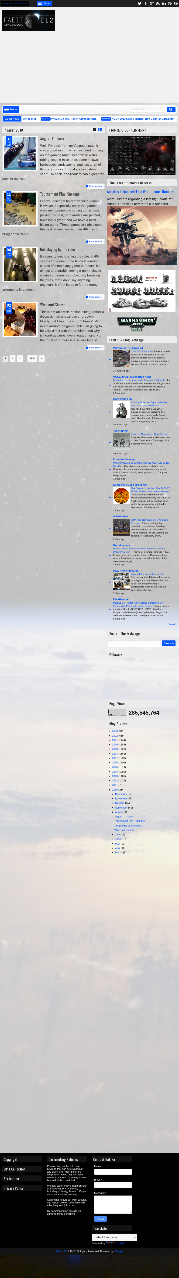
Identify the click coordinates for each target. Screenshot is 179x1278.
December (121, 794)
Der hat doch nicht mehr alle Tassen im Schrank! (139, 380)
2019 (115, 749)
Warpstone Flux (122, 398)
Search (171, 109)
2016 (115, 762)
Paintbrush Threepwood (128, 348)
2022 (115, 735)
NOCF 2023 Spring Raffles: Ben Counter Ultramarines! (132, 118)
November (121, 798)
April (118, 848)
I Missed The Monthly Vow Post (148, 574)
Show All (172, 624)
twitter (140, 3)
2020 (115, 744)
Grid (94, 129)
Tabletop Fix (120, 430)
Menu (47, 3)
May (118, 843)
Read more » (95, 186)
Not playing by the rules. (58, 249)
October (120, 803)
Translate (120, 1243)
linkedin (164, 3)
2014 (115, 771)
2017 (115, 758)
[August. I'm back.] (20, 153)
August (119, 812)
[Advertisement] (93, 64)
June (118, 839)
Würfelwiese (120, 516)
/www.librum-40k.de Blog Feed (132, 376)
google (152, 3)
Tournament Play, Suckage (59, 194)
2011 (115, 785)
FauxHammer (121, 599)
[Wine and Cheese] (20, 319)
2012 (115, 780)
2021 (115, 740)
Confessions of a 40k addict (130, 484)
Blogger (118, 1251)
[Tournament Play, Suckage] (20, 209)
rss (158, 3)
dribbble (170, 3)
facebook (146, 3)
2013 (115, 776)
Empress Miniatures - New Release (150, 434)
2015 (115, 767)
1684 (32, 358)
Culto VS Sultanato (141, 351)
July (117, 834)
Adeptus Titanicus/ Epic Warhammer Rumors (140, 191)
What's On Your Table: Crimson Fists (61, 118)
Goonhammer (121, 545)
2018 (115, 753)
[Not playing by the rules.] (20, 264)
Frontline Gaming (124, 459)
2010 (115, 789)
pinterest (176, 3)
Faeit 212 (61, 1251)
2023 (115, 731)
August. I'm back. (52, 138)
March (119, 852)
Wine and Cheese (52, 305)
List (100, 129)
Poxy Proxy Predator (125, 570)
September (121, 807)
